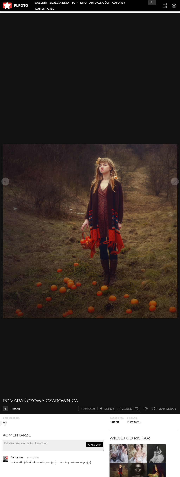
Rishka (15, 408)
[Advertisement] (90, 37)
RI (5, 408)
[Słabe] (136, 408)
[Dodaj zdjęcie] (165, 5)
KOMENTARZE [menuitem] (44, 8)
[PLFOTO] (15, 5)
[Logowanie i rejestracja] (174, 5)
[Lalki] (119, 453)
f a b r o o (17, 457)
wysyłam (94, 444)
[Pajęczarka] (156, 453)
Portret (114, 421)
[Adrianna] (137, 453)
